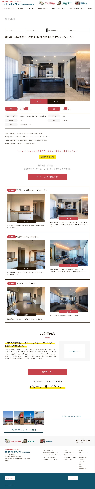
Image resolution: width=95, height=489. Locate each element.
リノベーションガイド (8, 8)
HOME (2, 12)
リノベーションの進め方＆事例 (49, 457)
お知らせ (81, 466)
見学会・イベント (43, 8)
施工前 (56, 101)
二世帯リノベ (72, 30)
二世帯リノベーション (68, 459)
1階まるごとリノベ (31, 30)
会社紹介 (90, 8)
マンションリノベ (9, 30)
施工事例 (20, 8)
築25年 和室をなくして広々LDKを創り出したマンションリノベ (20, 12)
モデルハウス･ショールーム (84, 452)
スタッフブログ (82, 461)
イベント (81, 455)
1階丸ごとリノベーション (69, 454)
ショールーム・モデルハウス (76, 8)
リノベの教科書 (82, 459)
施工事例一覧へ (47, 372)
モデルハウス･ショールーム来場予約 (24, 430)
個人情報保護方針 (82, 468)
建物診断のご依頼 (82, 457)
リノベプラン (30, 8)
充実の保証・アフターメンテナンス (50, 459)
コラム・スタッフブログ (58, 8)
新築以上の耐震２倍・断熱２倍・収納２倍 (51, 454)
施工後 (39, 101)
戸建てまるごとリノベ (53, 30)
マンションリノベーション (69, 452)
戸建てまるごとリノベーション (70, 457)
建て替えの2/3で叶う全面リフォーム (50, 452)
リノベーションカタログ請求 (71, 416)
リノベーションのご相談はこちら (47, 177)
